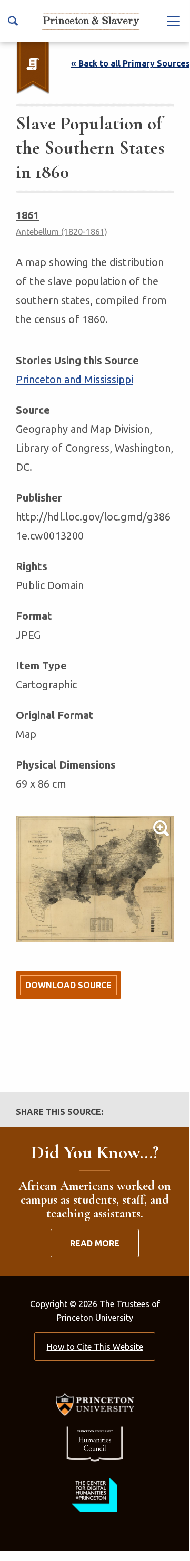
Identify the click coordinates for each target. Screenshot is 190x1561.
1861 (27, 215)
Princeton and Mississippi (74, 379)
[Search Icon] (13, 21)
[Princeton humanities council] (95, 1444)
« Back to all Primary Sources (130, 63)
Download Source (68, 985)
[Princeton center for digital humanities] (95, 1495)
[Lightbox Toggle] (95, 879)
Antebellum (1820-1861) (61, 231)
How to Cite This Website (95, 1346)
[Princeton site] (95, 1404)
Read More (94, 1243)
